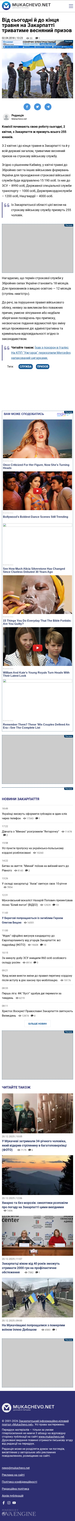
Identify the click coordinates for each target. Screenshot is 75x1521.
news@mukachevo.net (16, 1468)
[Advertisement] (37, 248)
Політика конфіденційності (19, 1481)
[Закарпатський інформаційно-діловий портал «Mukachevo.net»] (26, 6)
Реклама (37, 44)
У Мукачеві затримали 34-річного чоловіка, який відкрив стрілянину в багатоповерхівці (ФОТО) (34, 1145)
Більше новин (37, 1023)
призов (42, 366)
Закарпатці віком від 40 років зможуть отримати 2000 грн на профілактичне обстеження (31, 1268)
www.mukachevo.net (51, 1436)
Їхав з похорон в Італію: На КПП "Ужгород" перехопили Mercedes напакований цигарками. (41, 353)
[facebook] (3, 1503)
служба (26, 366)
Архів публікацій (12, 1495)
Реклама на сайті (13, 1475)
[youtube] (14, 1503)
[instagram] (9, 1503)
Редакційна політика (15, 1488)
